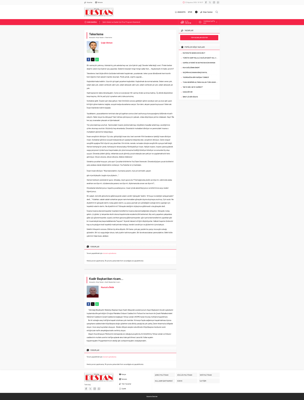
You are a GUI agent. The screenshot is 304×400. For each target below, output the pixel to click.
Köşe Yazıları (100, 37)
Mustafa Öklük (107, 287)
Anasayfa (92, 37)
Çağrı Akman (106, 42)
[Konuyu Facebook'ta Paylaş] (88, 59)
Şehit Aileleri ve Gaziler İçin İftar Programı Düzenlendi (121, 22)
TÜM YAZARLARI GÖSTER (199, 37)
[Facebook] (206, 2)
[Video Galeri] (196, 12)
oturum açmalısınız (109, 253)
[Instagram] (214, 2)
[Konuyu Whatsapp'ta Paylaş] (97, 59)
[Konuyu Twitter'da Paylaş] (93, 59)
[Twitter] (210, 2)
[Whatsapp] (218, 2)
